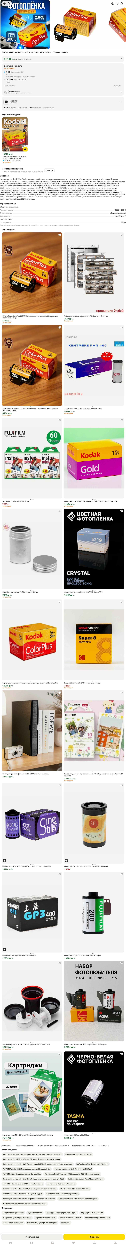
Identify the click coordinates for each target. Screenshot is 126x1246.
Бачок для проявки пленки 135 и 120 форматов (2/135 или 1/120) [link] (26, 1044)
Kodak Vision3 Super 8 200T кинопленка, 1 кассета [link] (83, 683)
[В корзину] (25, 149)
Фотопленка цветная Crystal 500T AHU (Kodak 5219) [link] (83, 592)
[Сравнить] (112, 3)
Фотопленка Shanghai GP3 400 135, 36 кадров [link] (19, 955)
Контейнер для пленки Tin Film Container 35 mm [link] (20, 592)
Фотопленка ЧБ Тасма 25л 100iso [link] (76, 1135)
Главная (10, 1243)
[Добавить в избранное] (117, 3)
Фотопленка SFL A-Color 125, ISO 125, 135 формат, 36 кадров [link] (86, 866)
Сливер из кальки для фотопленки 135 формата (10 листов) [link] (86, 316)
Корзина (94, 1243)
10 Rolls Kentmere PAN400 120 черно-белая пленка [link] (83, 409)
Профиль (115, 1243)
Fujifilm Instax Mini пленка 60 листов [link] (15, 501)
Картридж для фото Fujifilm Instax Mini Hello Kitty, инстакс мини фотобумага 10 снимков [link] (93, 775)
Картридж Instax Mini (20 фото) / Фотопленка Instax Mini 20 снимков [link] (27, 1135)
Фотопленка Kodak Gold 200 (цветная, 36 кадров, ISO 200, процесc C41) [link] (91, 501)
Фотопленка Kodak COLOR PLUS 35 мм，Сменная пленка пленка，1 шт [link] (15, 157)
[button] (63, 59)
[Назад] (4, 3)
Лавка (52, 1243)
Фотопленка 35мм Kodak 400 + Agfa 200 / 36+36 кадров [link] (85, 1044)
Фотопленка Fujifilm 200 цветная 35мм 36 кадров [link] (82, 955)
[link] (32, 1154)
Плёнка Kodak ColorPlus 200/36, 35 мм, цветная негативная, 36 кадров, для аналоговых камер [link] (30, 317)
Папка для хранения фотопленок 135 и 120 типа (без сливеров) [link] (25, 774)
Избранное (73, 1243)
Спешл (31, 1243)
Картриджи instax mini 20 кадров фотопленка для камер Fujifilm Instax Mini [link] (30, 683)
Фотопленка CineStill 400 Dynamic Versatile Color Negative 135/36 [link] (26, 866)
